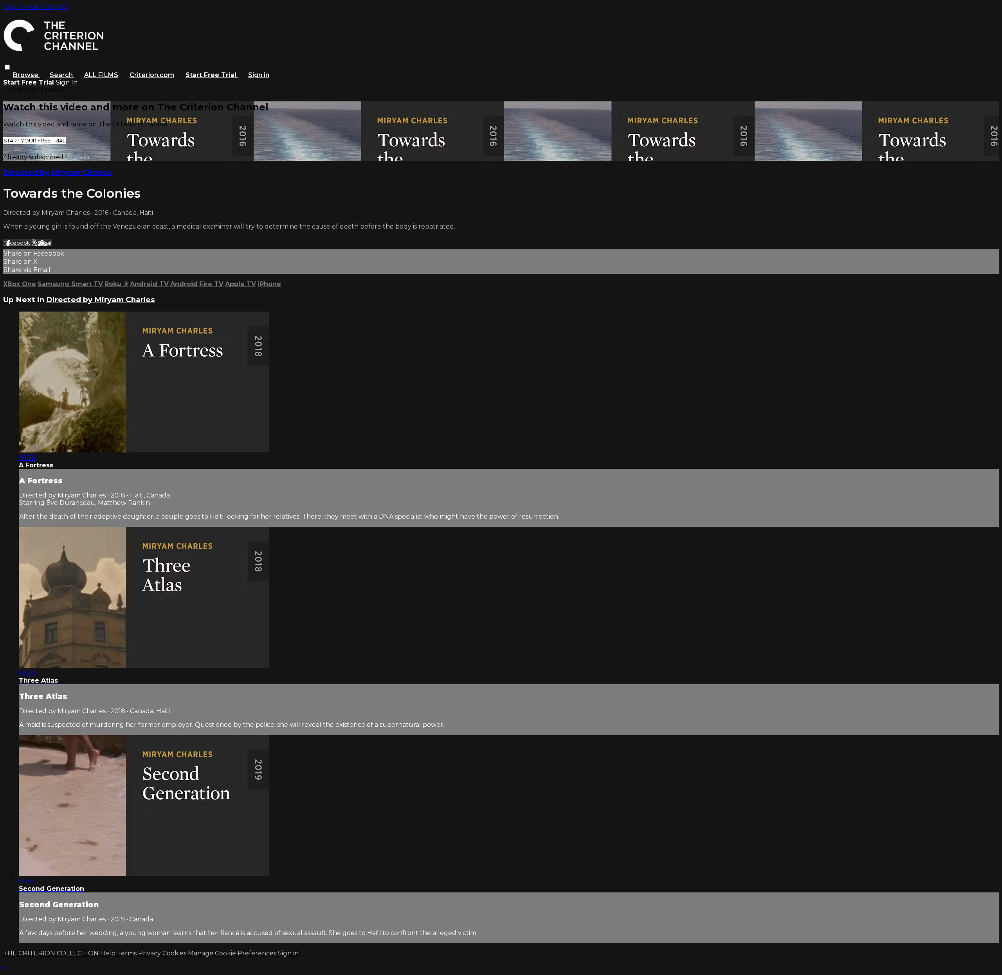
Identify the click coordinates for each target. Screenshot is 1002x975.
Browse (26, 75)
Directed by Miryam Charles (57, 172)
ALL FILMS (101, 75)
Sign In (66, 82)
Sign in (258, 75)
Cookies (175, 953)
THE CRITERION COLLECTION (51, 953)
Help (108, 953)
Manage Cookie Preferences (233, 953)
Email (44, 243)
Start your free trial (34, 140)
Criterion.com (152, 75)
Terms (127, 953)
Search (62, 75)
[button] (7, 67)
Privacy (150, 953)
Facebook (17, 243)
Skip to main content (35, 7)
